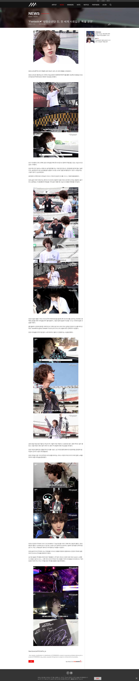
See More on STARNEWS (74, 661)
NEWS (62, 4)
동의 (97, 678)
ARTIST (54, 4)
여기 (72, 679)
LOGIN (103, 0)
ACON (105, 4)
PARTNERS (95, 4)
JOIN (98, 0)
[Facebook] (67, 673)
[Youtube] (71, 673)
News (36, 16)
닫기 (136, 678)
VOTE (78, 4)
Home (30, 16)
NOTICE (86, 4)
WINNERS (70, 4)
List (31, 661)
